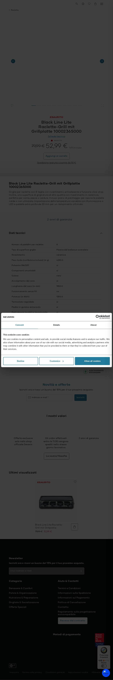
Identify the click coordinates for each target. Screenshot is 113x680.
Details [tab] (56, 325)
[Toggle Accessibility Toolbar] (106, 673)
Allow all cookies (92, 361)
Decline (20, 361)
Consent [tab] (19, 325)
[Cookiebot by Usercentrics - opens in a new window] (98, 317)
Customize (55, 361)
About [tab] (93, 325)
